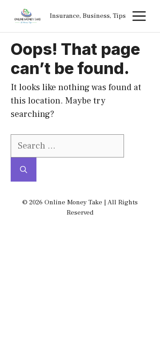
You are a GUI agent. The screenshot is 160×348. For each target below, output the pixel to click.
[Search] (23, 169)
